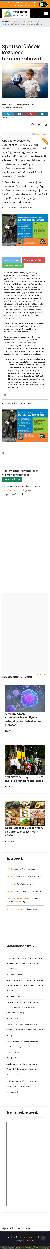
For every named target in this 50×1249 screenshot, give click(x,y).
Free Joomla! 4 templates (30, 1237)
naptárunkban (12, 479)
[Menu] (46, 13)
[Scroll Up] (43, 1238)
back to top (42, 674)
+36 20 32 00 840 (16, 2)
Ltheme (37, 1247)
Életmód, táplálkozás (24, 104)
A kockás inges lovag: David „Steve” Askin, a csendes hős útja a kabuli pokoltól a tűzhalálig (22, 1010)
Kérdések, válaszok (13, 490)
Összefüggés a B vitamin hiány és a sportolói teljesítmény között (24, 831)
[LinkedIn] (45, 124)
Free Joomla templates (20, 1247)
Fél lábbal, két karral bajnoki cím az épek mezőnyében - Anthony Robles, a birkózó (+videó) (25, 988)
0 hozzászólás (41, 134)
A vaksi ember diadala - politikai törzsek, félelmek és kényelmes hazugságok (24, 1069)
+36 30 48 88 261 (34, 2)
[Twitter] (39, 124)
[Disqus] (25, 555)
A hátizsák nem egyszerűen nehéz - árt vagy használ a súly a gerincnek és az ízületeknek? (24, 966)
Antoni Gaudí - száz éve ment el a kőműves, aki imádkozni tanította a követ (24, 1030)
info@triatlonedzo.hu (25, 5)
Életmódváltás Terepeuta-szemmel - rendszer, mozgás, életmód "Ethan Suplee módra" (23, 1049)
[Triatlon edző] (25, 230)
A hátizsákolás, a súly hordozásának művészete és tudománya (22, 1086)
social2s (12, 117)
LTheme (30, 1240)
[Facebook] (32, 124)
